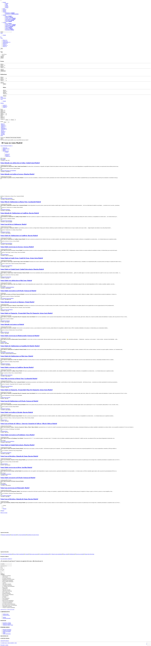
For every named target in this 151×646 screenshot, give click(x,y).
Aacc (2, 130)
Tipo (1, 48)
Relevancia (8, 137)
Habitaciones (2, 112)
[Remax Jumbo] (65, 554)
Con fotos (3, 133)
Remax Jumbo (5, 587)
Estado (1, 121)
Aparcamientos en (10, 19)
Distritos (6, 151)
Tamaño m (2, 119)
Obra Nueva (4, 54)
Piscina (3, 123)
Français (6, 6)
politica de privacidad (10, 609)
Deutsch (6, 7)
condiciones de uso (3, 609)
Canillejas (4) (7, 156)
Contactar (2, 574)
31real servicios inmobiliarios (7, 601)
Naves (5, 46)
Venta (1, 33)
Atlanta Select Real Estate (7, 591)
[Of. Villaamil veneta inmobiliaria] (7, 298)
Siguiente (4, 508)
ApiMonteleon (5, 588)
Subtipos (2, 103)
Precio (2, 57)
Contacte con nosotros (7, 630)
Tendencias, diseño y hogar (8, 624)
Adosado (5, 106)
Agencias (4, 11)
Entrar (4, 8)
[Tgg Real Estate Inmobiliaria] (6, 220)
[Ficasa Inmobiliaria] (4, 254)
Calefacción (4, 129)
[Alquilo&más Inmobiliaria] (5, 474)
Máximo (2, 66)
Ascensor (3, 131)
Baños (1, 115)
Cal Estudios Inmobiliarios (7, 602)
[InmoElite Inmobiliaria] (5, 320)
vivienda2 (4, 582)
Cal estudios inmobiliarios (7, 585)
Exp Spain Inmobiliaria (6, 578)
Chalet (5, 107)
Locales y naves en (10, 18)
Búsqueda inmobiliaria (7, 629)
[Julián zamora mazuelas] (5, 397)
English (6, 5)
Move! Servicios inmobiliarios (8, 594)
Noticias (4, 10)
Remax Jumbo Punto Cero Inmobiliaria (9, 605)
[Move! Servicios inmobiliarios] (6, 309)
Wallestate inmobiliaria (6, 575)
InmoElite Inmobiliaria (6, 593)
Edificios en (9, 17)
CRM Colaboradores (7, 633)
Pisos (5, 40)
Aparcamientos (6, 42)
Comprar (4, 22)
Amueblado (3, 128)
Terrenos (5, 45)
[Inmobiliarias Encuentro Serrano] (6, 352)
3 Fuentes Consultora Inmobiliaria (8, 607)
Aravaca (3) (7, 154)
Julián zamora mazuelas (6, 583)
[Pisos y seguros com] (4, 332)
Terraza (3, 124)
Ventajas (4, 617)
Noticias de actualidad (7, 623)
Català (6, 4)
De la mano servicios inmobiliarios (8, 604)
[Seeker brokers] (3, 342)
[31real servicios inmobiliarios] (6, 265)
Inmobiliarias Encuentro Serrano (8, 579)
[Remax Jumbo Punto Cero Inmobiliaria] (8, 170)
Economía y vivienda (7, 622)
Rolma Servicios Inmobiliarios (8, 600)
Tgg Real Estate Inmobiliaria (7, 580)
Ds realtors (4, 596)
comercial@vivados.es (4, 640)
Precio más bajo (13, 137)
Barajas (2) (7, 155)
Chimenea (3, 125)
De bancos (3, 134)
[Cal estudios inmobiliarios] (5, 495)
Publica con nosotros (7, 631)
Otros (2, 138)
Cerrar (1, 135)
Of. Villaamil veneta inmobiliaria (8, 586)
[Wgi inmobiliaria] (4, 463)
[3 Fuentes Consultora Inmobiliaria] (7, 287)
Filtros (1, 96)
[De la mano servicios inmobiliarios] (7, 441)
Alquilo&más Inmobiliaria (7, 606)
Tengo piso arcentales (6, 589)
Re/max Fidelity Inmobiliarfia (7, 581)
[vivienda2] (26, 554)
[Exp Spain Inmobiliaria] (21, 534)
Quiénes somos (5, 614)
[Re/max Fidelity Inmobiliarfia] (6, 198)
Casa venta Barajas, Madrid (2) (6, 558)
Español (4, 2)
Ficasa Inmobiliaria (5, 598)
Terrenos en (9, 28)
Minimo (1, 64)
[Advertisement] (35, 187)
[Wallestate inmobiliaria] (5, 209)
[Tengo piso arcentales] (79, 554)
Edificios (5, 43)
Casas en (8, 21)
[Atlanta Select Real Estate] (5, 276)
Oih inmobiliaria (5, 599)
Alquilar (4, 14)
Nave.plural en (9, 20)
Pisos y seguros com (6, 592)
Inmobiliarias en (9, 12)
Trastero (3, 132)
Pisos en (8, 16)
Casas (1, 38)
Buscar (2, 56)
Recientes (19, 137)
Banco (3, 55)
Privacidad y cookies (4, 644)
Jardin (3, 126)
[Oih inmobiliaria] (3, 431)
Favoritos (4, 9)
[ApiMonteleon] (3, 484)
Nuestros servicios (6, 615)
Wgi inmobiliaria (5, 595)
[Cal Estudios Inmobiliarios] (5, 452)
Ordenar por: (2, 137)
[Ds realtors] (2, 159)
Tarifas (4, 632)
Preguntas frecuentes (6, 618)
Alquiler (4, 35)
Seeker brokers (5, 576)
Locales (5, 41)
